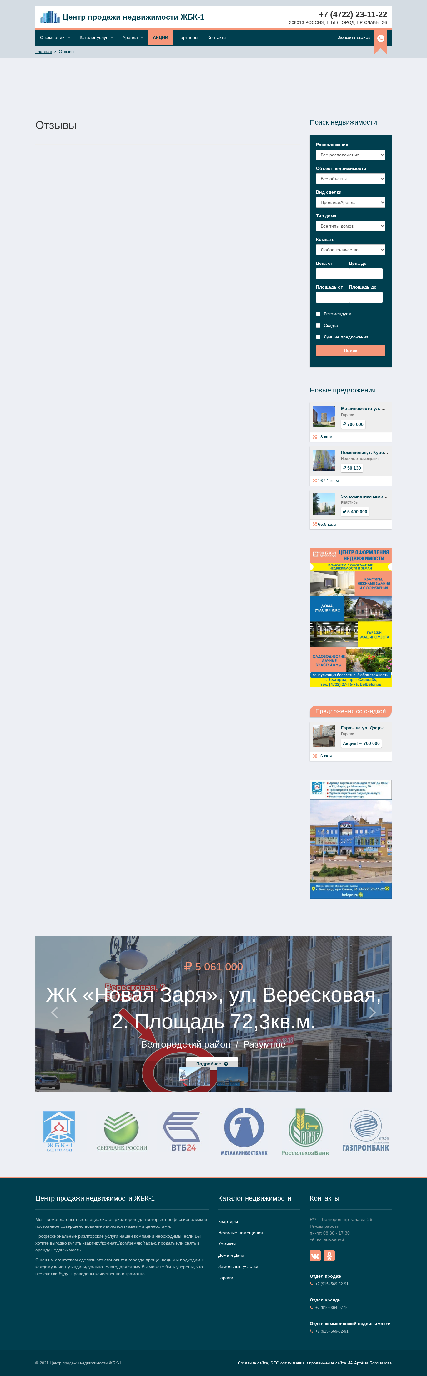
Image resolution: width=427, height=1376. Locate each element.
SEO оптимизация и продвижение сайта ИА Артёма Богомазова (331, 1363)
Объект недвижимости (341, 168)
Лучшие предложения (346, 336)
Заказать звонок (354, 37)
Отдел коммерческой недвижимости (350, 1323)
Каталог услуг (94, 37)
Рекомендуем (338, 313)
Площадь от (329, 286)
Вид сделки (329, 192)
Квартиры (228, 1221)
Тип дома (326, 215)
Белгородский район (186, 1044)
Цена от (324, 263)
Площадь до (363, 286)
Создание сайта (253, 1363)
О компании (52, 37)
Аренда (130, 37)
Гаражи (225, 1277)
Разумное (264, 1044)
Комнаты (326, 239)
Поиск (350, 350)
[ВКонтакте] (315, 1255)
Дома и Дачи (231, 1255)
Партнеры (188, 37)
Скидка (331, 325)
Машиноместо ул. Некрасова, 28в (378, 408)
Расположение (332, 144)
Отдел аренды (326, 1299)
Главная (43, 51)
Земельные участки (238, 1266)
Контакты (217, 37)
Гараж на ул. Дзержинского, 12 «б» (379, 727)
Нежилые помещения (240, 1232)
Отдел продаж (325, 1276)
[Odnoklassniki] (329, 1255)
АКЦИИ (160, 37)
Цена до (358, 263)
